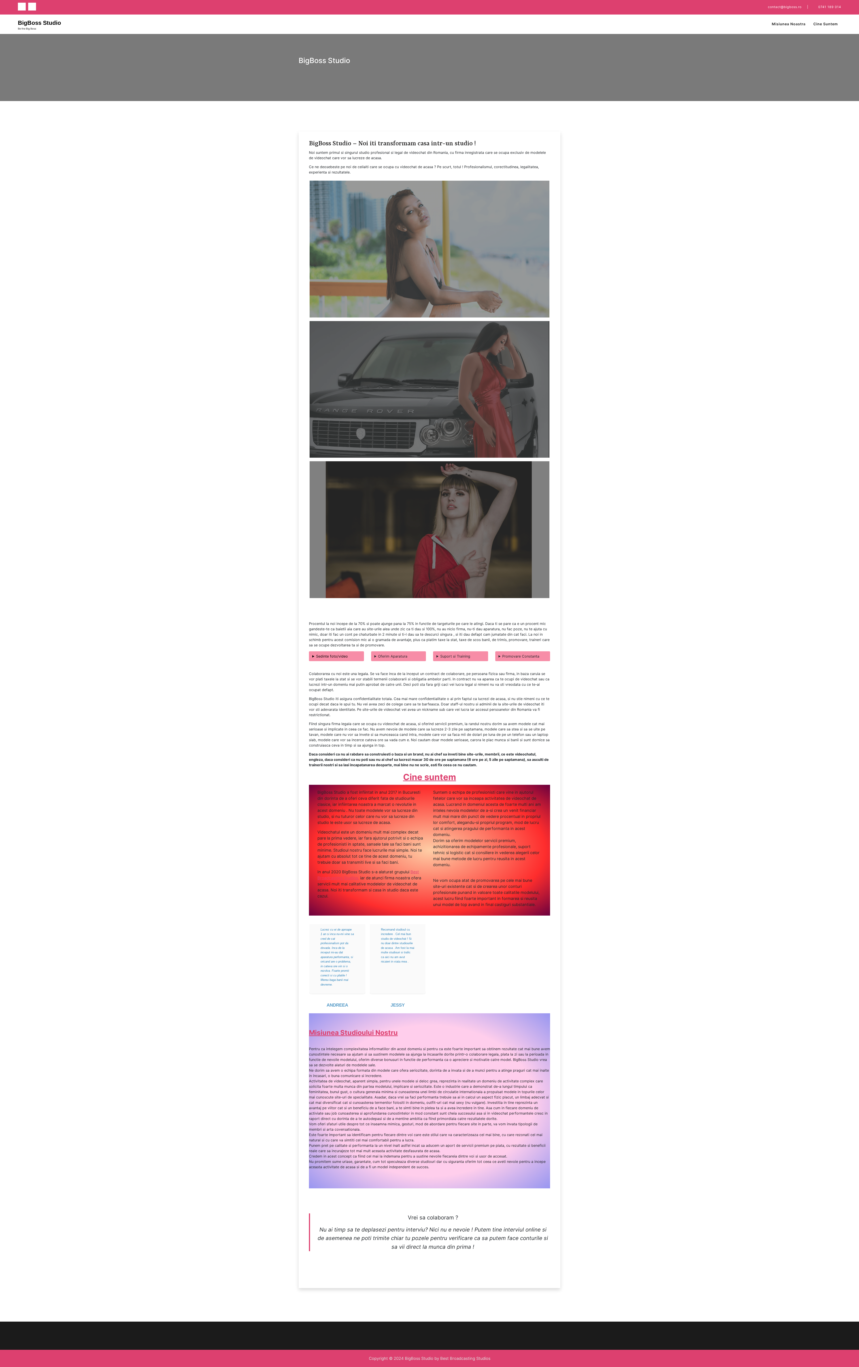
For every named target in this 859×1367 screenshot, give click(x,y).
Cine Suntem (825, 24)
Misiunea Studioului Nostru (353, 1032)
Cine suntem (429, 777)
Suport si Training (455, 656)
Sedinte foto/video (332, 656)
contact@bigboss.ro (785, 7)
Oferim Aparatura (392, 656)
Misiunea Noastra (789, 24)
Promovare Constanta (520, 656)
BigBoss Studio (39, 22)
